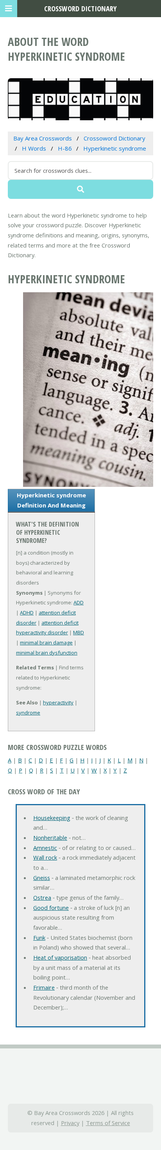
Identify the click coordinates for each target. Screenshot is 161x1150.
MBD (78, 632)
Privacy (70, 1123)
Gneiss (41, 877)
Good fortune (51, 907)
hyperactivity (58, 702)
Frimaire (44, 987)
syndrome (28, 712)
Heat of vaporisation (60, 957)
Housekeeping (51, 818)
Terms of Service (108, 1123)
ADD (78, 602)
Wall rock (45, 857)
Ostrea (42, 897)
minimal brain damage (46, 642)
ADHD (27, 612)
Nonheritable (50, 837)
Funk (39, 937)
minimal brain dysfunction (46, 652)
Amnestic (45, 848)
